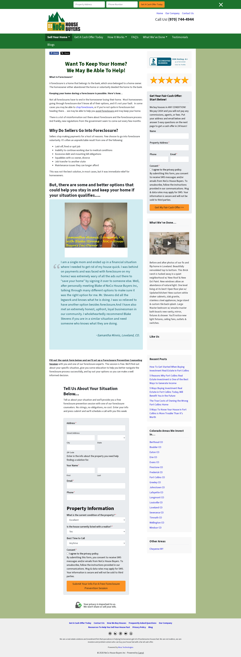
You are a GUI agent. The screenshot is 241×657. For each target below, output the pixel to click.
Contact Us (188, 13)
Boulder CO (155, 447)
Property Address (159, 142)
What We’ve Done (154, 37)
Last (99, 475)
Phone (71, 492)
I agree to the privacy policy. (84, 553)
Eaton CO (154, 452)
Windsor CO (156, 527)
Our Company (172, 13)
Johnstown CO (157, 487)
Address (71, 423)
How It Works (116, 37)
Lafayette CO (156, 492)
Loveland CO (156, 507)
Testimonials (180, 37)
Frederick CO (156, 472)
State (99, 442)
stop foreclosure (84, 107)
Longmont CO (157, 497)
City (68, 442)
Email (70, 481)
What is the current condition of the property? (91, 515)
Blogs (51, 45)
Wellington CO (157, 522)
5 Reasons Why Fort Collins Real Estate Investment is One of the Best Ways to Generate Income (169, 379)
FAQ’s (134, 37)
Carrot (141, 652)
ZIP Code (70, 452)
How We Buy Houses (116, 623)
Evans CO (154, 462)
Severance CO (157, 512)
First (68, 475)
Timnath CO (156, 517)
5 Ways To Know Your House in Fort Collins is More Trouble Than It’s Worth (168, 413)
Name (153, 131)
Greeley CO (155, 482)
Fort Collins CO (157, 477)
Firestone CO (156, 467)
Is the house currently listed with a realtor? (90, 526)
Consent (72, 550)
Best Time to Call (76, 538)
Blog (150, 627)
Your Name (73, 465)
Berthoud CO (156, 442)
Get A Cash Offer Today (88, 37)
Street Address (73, 433)
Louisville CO (156, 502)
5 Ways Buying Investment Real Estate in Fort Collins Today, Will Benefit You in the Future (166, 392)
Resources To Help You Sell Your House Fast (109, 627)
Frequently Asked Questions (142, 623)
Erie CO (153, 457)
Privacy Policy (139, 627)
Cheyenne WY (156, 549)
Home (159, 13)
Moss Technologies (125, 647)
